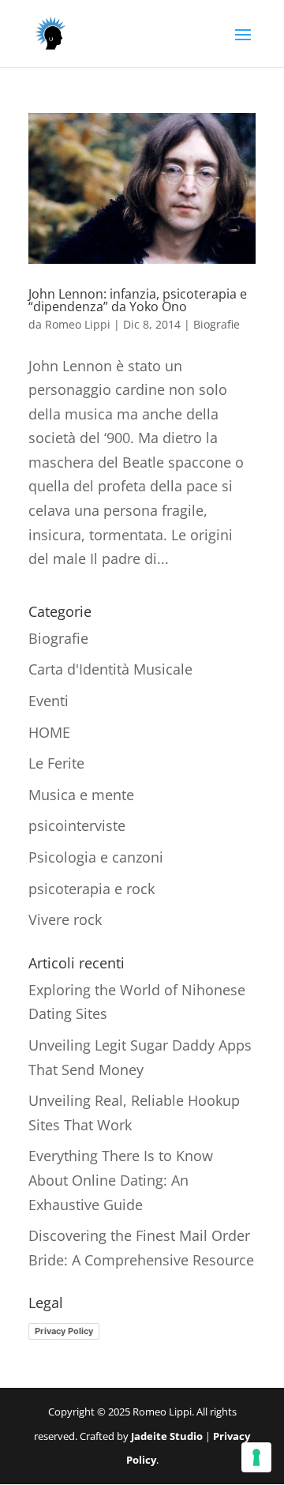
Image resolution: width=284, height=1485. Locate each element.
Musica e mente (81, 794)
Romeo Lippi (77, 324)
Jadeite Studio (167, 1436)
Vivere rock (65, 919)
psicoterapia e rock (91, 888)
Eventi (48, 700)
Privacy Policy (64, 1330)
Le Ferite (56, 763)
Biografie (216, 324)
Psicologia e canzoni (95, 857)
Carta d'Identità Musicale (110, 669)
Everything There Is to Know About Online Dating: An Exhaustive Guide (120, 1179)
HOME (49, 732)
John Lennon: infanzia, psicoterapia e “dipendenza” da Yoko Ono (137, 300)
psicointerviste (76, 825)
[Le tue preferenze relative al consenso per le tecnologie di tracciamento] (256, 1457)
